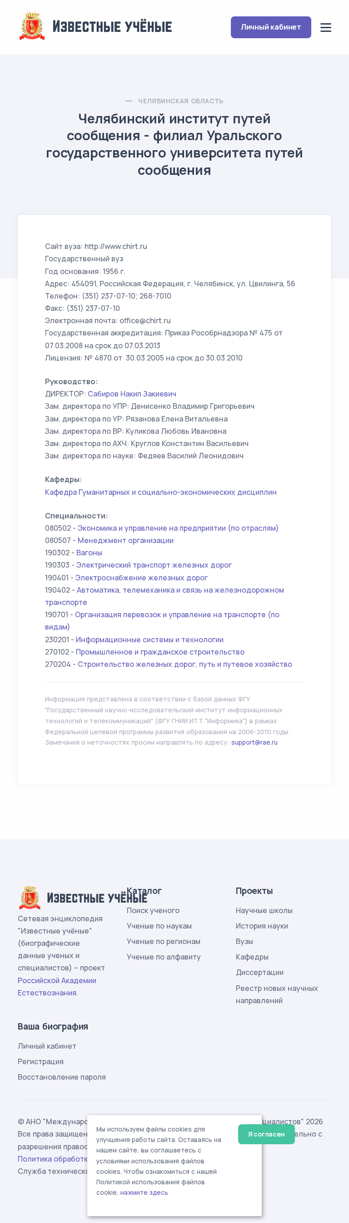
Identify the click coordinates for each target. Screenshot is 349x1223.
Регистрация (41, 1061)
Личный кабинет (271, 27)
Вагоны (89, 553)
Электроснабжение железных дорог (141, 578)
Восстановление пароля (62, 1077)
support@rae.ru (254, 742)
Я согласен (266, 1134)
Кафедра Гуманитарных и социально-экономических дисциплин (161, 492)
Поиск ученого (153, 910)
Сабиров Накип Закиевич (132, 394)
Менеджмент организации (126, 540)
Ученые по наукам (159, 926)
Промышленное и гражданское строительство (160, 652)
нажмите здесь (144, 1192)
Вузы (244, 941)
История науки (262, 926)
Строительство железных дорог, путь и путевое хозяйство (185, 664)
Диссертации (260, 972)
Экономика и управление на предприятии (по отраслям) (178, 528)
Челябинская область (181, 100)
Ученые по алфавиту (164, 957)
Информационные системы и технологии (150, 639)
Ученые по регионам (163, 941)
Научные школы (264, 910)
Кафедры (252, 957)
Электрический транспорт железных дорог (154, 565)
